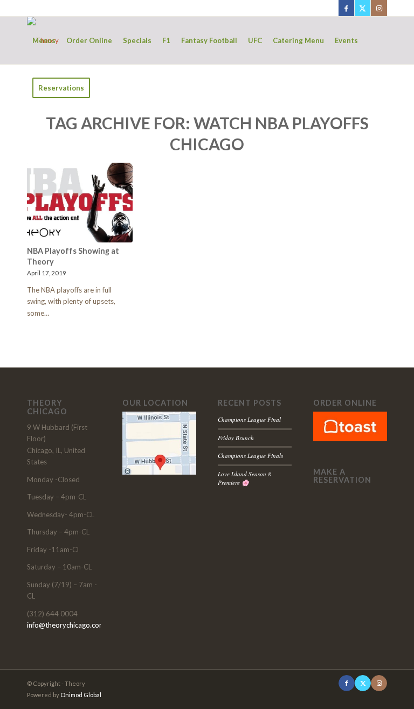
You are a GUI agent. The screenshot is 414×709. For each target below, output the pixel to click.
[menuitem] (44, 40)
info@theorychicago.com (66, 625)
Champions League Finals (250, 455)
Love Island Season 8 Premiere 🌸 (244, 478)
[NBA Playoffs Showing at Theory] (80, 202)
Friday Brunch (236, 438)
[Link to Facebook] (346, 8)
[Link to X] (362, 8)
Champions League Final (249, 419)
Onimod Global (80, 694)
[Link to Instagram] (379, 8)
